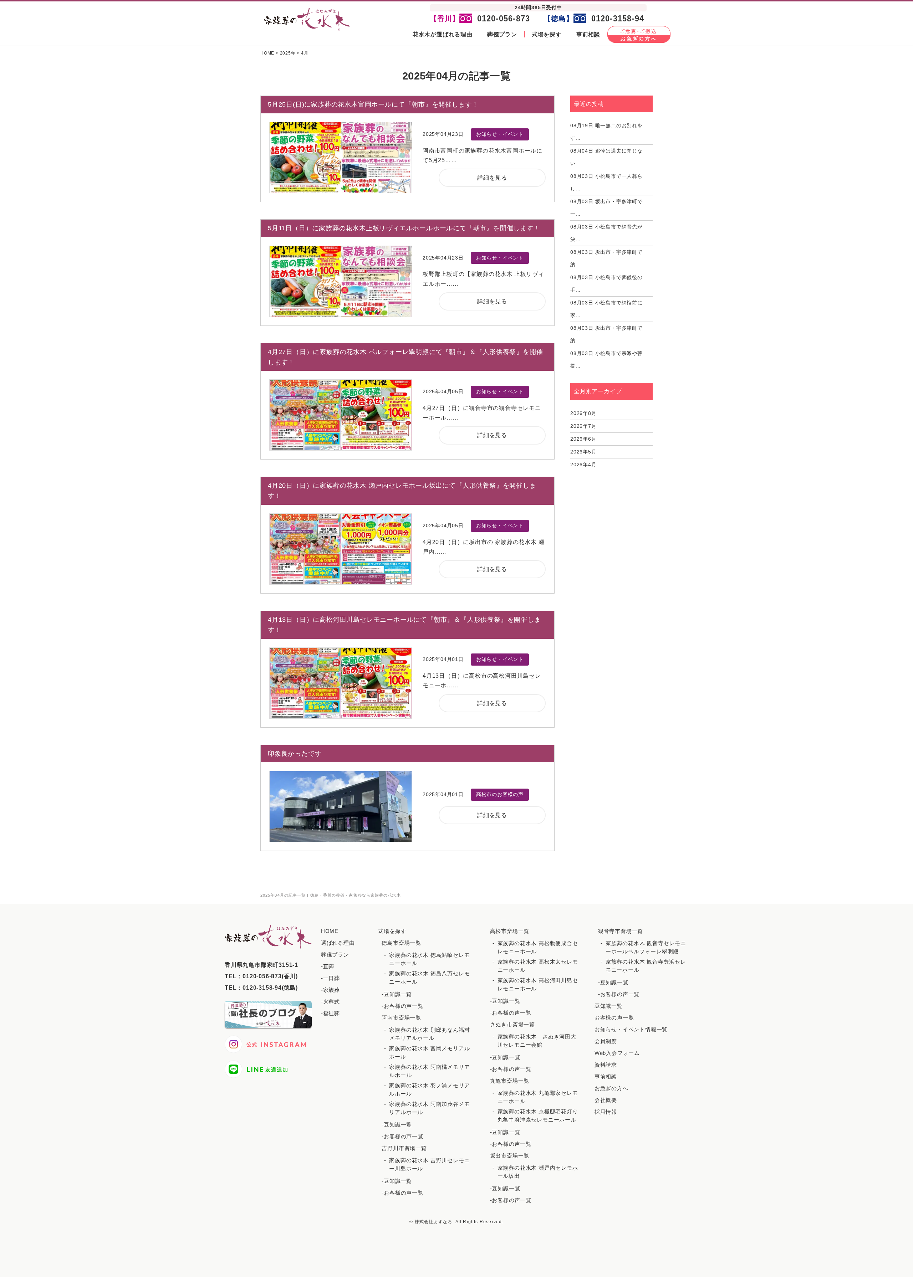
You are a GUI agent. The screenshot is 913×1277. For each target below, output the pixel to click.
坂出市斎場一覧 (510, 1156)
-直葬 (327, 966)
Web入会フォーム (617, 1053)
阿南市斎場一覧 (401, 1018)
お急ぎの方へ (611, 1088)
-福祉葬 (330, 1013)
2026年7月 (583, 426)
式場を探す (547, 34)
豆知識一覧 (609, 1006)
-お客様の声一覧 (402, 1006)
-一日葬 (330, 978)
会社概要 (606, 1100)
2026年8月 (583, 413)
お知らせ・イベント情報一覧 (631, 1029)
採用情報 (606, 1112)
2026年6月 (583, 439)
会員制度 (606, 1041)
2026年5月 (583, 452)
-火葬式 (330, 1002)
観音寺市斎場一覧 (620, 931)
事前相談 (588, 34)
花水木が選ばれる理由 (443, 34)
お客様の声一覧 (614, 1018)
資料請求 (606, 1065)
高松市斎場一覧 (510, 931)
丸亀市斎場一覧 (510, 1081)
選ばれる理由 (338, 943)
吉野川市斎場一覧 (404, 1148)
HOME (329, 931)
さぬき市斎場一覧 (512, 1024)
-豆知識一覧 (397, 994)
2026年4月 (583, 464)
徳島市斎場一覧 (401, 943)
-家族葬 (330, 990)
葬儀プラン (502, 34)
